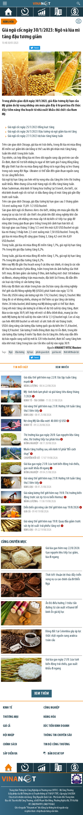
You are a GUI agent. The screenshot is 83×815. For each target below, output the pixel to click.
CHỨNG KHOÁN (75, 15)
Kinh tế (28, 425)
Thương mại (10, 717)
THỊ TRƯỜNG (41, 15)
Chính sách (10, 744)
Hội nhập (8, 735)
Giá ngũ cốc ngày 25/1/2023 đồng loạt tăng (31, 127)
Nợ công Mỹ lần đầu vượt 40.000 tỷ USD (45, 421)
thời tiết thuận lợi (71, 352)
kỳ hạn (30, 352)
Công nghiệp (51, 707)
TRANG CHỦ (8, 15)
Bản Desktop (56, 753)
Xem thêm (41, 693)
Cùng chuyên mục (13, 542)
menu (5, 3)
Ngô (10, 352)
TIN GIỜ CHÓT (25, 15)
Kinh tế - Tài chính (34, 400)
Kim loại (28, 415)
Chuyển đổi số (32, 458)
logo (41, 3)
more (31, 381)
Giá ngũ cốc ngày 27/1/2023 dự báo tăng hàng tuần (35, 136)
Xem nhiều (62, 367)
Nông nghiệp (31, 443)
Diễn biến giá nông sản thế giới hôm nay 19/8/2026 (51, 507)
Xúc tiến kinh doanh (56, 726)
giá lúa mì (56, 352)
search (78, 3)
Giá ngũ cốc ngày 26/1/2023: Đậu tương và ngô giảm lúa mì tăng (42, 131)
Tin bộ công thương (56, 744)
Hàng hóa (8, 22)
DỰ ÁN (58, 15)
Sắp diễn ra (10, 753)
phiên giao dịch (42, 352)
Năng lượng (31, 386)
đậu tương (19, 352)
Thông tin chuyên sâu (57, 735)
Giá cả (27, 511)
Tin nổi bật (20, 367)
